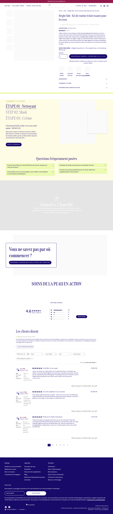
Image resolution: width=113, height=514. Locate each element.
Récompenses (52, 472)
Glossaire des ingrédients (32, 472)
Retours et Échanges (54, 480)
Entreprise (51, 463)
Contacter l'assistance (55, 477)
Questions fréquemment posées (34, 477)
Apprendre (27, 463)
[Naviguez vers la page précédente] (45, 445)
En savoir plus (36, 378)
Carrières (27, 480)
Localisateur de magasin (12, 474)
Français (21, 509)
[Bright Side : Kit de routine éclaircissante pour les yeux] (9, 13)
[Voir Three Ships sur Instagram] (6, 507)
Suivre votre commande (55, 474)
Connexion (51, 466)
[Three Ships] (56, 6)
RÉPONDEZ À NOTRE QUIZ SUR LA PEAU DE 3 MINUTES (30, 262)
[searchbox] (21, 354)
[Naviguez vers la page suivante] (67, 445)
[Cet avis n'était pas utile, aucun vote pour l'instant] (95, 386)
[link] (64, 31)
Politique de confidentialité (96, 500)
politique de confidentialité (80, 508)
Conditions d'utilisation (67, 508)
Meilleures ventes (10, 469)
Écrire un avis (81, 316)
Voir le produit (13, 144)
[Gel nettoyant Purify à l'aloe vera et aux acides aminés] (77, 122)
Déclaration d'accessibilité (94, 508)
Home (60, 11)
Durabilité (27, 469)
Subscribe (36, 493)
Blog (25, 474)
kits (65, 11)
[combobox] (37, 354)
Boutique (7, 463)
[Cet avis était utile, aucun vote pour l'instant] (92, 386)
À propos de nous (30, 466)
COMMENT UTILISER (65, 83)
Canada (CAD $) (11, 509)
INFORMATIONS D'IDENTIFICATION (69, 87)
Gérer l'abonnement (54, 469)
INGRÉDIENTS (63, 79)
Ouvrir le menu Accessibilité (101, 509)
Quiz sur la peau (10, 472)
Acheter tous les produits (13, 466)
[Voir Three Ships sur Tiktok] (9, 507)
